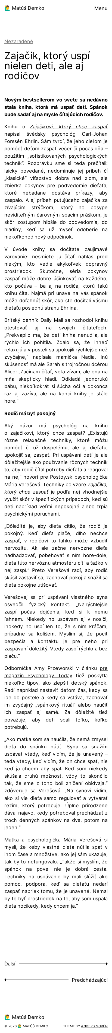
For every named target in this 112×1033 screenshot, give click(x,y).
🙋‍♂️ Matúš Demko (24, 8)
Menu (101, 8)
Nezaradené (18, 41)
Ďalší (9, 964)
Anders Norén (94, 1026)
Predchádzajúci (90, 980)
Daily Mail (52, 320)
